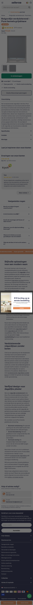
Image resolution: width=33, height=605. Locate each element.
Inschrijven (22, 308)
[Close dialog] (31, 293)
